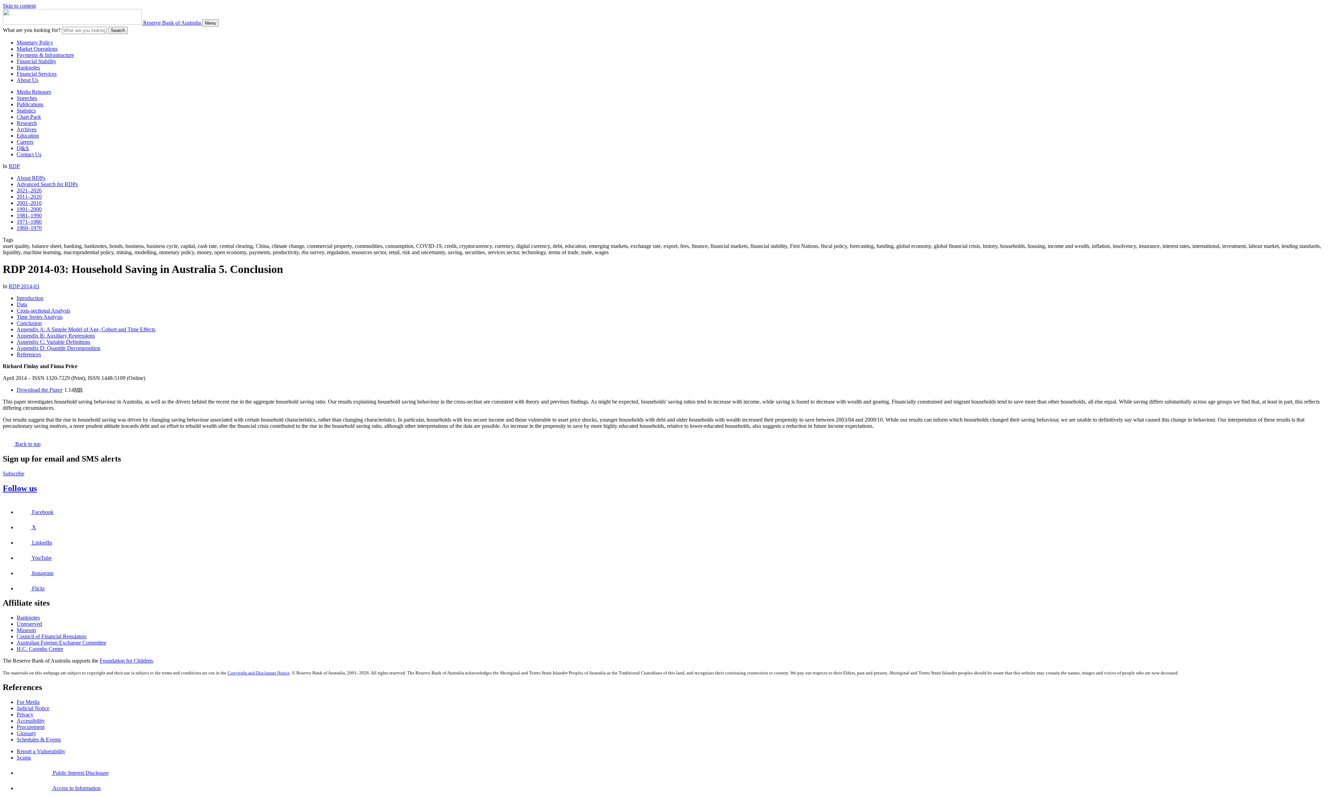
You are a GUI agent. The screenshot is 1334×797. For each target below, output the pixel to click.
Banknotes (28, 67)
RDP (14, 166)
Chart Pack (29, 117)
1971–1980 (29, 222)
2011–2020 (29, 197)
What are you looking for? (31, 30)
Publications (30, 104)
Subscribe (13, 473)
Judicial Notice (33, 708)
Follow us (20, 488)
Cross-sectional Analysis (43, 311)
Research (27, 123)
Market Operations (37, 49)
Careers (25, 142)
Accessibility (31, 721)
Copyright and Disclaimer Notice (259, 672)
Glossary (26, 733)
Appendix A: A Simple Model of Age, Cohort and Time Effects (86, 329)
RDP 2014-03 (24, 286)
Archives (26, 129)
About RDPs (31, 178)
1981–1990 (29, 215)
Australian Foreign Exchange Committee (61, 643)
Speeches (27, 98)
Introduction (30, 298)
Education (28, 136)
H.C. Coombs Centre (40, 649)
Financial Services (37, 74)
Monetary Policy (35, 42)
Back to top (27, 444)
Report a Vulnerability (41, 751)
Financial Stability (36, 61)
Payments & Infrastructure (45, 55)
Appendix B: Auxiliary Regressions (56, 336)
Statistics (26, 111)
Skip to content (19, 6)
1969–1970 (29, 228)
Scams (24, 758)
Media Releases (34, 92)
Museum (26, 630)
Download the (40, 390)
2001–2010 (29, 203)
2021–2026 (29, 190)
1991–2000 (29, 209)
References (29, 354)
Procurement (30, 727)
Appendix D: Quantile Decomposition (58, 348)
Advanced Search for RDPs (47, 184)
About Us (27, 80)
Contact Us (29, 154)
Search (118, 30)
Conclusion (29, 323)
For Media (28, 702)
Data (22, 304)
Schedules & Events (39, 739)
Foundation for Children (126, 661)
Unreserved (29, 624)
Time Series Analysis (40, 317)
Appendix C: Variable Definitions (53, 342)
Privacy (25, 714)
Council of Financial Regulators (52, 636)
